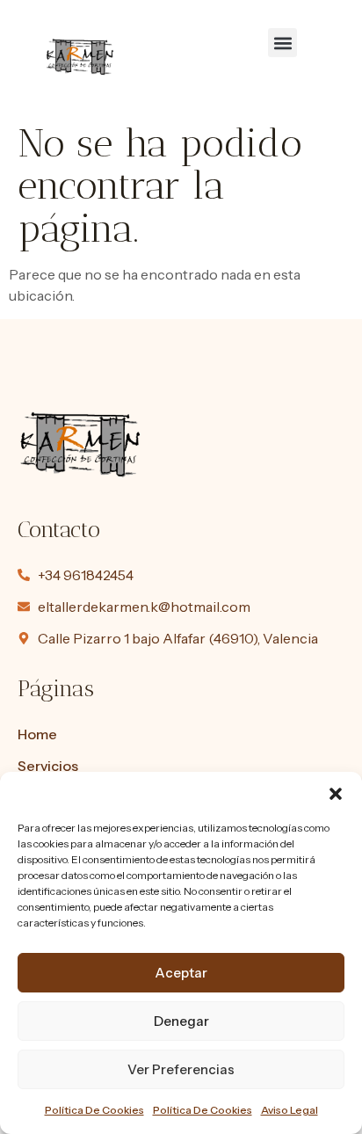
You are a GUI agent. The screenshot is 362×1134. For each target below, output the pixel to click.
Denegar (181, 1021)
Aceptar (181, 972)
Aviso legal (289, 1109)
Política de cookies (94, 1109)
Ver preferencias (181, 1069)
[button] (335, 794)
